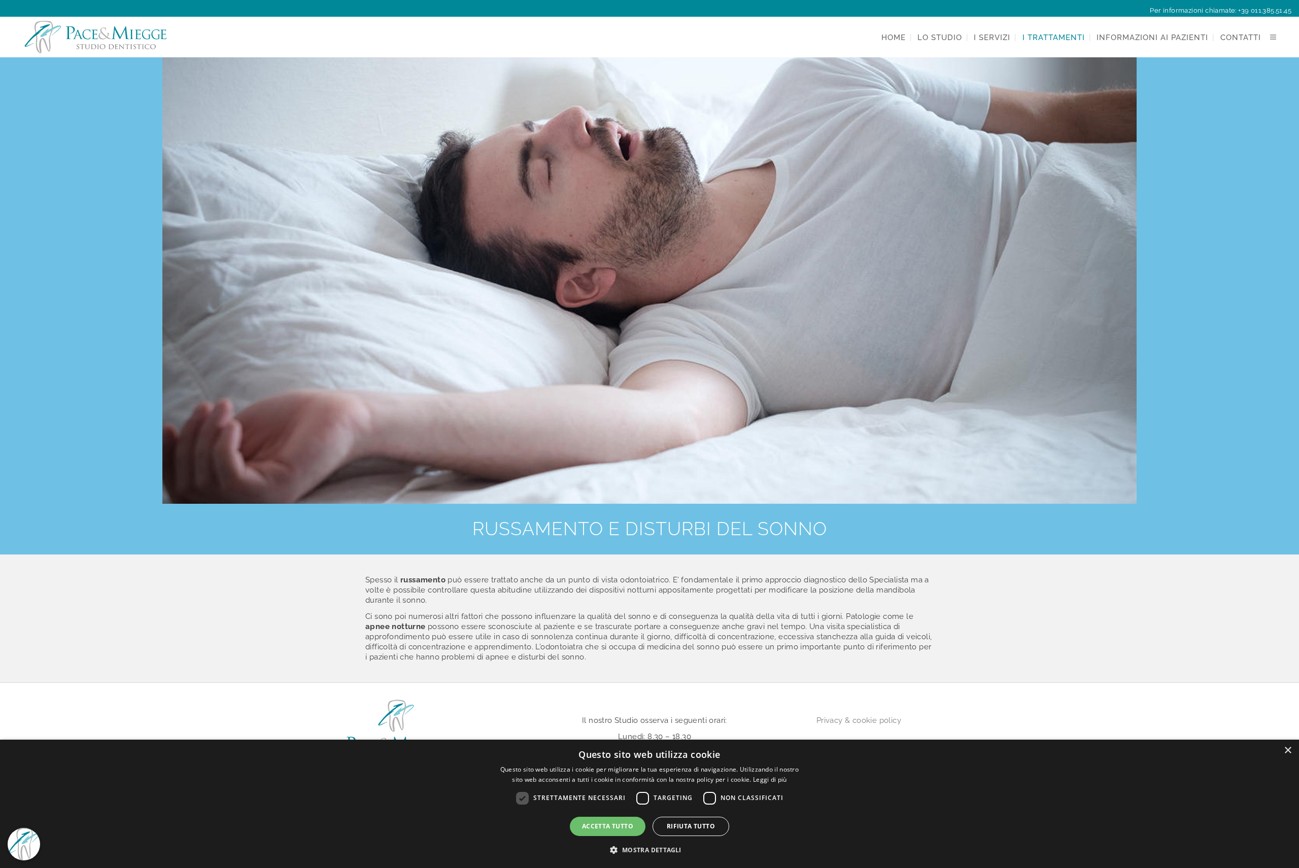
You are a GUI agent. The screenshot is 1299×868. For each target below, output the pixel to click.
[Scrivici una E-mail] (24, 812)
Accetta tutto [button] (607, 826)
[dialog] (649, 804)
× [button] (1287, 750)
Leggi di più (770, 779)
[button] (649, 850)
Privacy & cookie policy (858, 720)
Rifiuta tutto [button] (691, 826)
